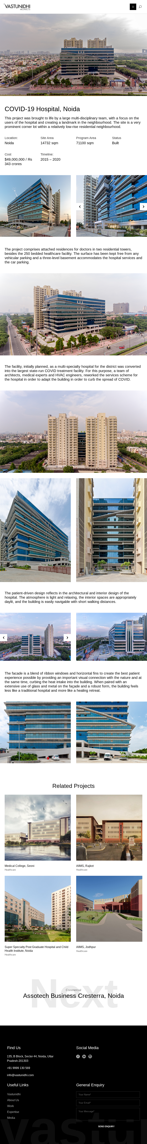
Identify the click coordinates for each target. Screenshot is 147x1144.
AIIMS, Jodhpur (86, 947)
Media (11, 1117)
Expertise (13, 1111)
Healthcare (10, 869)
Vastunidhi (14, 1094)
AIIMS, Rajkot (85, 865)
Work (10, 1106)
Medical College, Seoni (19, 865)
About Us (13, 1100)
